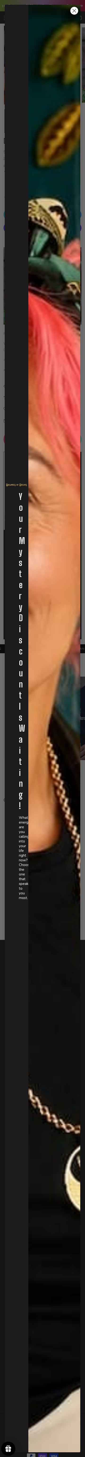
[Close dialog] (74, 11)
